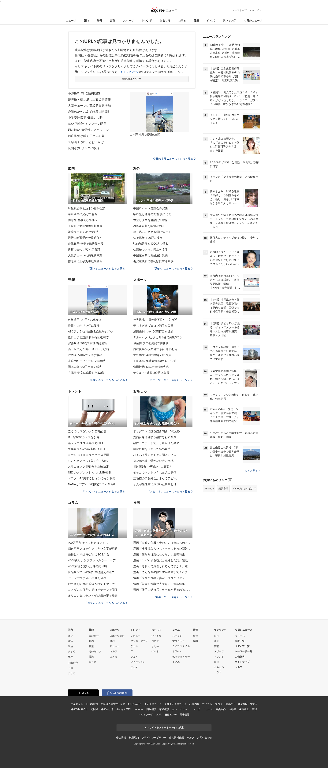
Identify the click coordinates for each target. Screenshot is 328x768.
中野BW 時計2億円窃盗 (84, 93)
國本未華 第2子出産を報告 (85, 367)
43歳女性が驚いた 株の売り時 (87, 566)
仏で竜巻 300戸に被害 (147, 237)
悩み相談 (151, 709)
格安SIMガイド (79, 709)
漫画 (196, 20)
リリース (240, 635)
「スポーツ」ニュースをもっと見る (168, 379)
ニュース (71, 20)
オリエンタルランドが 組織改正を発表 (92, 595)
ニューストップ (238, 10)
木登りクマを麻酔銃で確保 (150, 220)
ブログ (218, 704)
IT (132, 651)
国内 (86, 20)
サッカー (115, 646)
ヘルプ (238, 667)
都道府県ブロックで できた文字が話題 (92, 548)
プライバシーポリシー (154, 737)
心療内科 (194, 704)
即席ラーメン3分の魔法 (83, 232)
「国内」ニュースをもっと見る (106, 268)
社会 (70, 635)
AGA (159, 714)
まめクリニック (152, 704)
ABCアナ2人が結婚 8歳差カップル (90, 331)
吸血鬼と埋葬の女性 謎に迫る (152, 214)
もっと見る (251, 470)
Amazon (209, 488)
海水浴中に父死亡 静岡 (82, 214)
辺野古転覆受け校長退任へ (85, 237)
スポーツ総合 (117, 635)
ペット (155, 651)
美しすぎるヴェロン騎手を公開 (153, 325)
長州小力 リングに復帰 (83, 148)
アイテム (207, 704)
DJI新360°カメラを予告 (83, 437)
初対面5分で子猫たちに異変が (152, 466)
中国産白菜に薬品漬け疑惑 (150, 255)
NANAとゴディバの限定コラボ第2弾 (91, 484)
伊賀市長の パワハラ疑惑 (84, 249)
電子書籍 (184, 714)
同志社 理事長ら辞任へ (82, 220)
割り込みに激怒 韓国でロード (152, 232)
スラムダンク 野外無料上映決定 (88, 466)
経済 (70, 640)
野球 (112, 640)
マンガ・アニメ (139, 640)
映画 (91, 640)
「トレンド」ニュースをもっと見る (103, 491)
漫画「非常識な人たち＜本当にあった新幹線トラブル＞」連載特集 (162, 548)
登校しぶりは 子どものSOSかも (88, 554)
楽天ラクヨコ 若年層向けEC (86, 443)
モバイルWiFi (123, 709)
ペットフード (146, 714)
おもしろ (165, 20)
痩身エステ (171, 714)
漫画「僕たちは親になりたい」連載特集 (159, 554)
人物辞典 (240, 656)
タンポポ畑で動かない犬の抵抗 (153, 460)
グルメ (134, 656)
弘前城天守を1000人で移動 (151, 243)
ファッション (138, 661)
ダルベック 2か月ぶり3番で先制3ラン (158, 337)
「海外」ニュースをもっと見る (171, 268)
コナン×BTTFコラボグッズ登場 (88, 455)
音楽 (91, 646)
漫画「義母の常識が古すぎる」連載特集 (159, 584)
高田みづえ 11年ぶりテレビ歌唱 (88, 349)
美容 (254, 709)
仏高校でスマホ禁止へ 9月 (150, 249)
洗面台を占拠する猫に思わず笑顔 (154, 437)
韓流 (91, 656)
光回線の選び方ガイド (113, 704)
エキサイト (255, 10)
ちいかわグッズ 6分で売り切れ (88, 460)
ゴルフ (113, 651)
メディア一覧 (242, 646)
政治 (70, 646)
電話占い (230, 704)
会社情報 (121, 737)
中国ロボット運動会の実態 (150, 208)
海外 (99, 20)
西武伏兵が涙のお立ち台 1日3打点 (155, 349)
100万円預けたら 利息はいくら (88, 542)
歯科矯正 (244, 709)
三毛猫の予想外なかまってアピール (156, 478)
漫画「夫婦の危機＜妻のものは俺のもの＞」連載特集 (162, 542)
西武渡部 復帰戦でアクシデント (90, 130)
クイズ (211, 20)
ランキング (229, 20)
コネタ (155, 640)
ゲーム (134, 646)
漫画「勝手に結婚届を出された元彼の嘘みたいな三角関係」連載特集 (162, 590)
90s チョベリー (181, 656)
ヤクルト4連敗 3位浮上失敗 (151, 372)
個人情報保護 (176, 737)
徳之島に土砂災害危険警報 (85, 261)
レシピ (196, 709)
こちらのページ (128, 72)
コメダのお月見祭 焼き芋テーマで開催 (92, 590)
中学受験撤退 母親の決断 (85, 118)
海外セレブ (95, 651)
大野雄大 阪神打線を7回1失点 (152, 355)
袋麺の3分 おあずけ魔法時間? (88, 111)
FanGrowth (134, 704)
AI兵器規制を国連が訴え (149, 226)
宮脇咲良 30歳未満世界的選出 (87, 343)
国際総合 (73, 662)
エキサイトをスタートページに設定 (164, 727)
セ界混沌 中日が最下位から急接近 (155, 319)
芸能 (112, 20)
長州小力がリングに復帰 (83, 325)
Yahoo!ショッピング (244, 488)
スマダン (177, 635)
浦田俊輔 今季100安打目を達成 (153, 331)
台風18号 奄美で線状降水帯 (85, 243)
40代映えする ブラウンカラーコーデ (91, 560)
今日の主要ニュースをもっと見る (173, 158)
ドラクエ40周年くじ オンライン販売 (91, 478)
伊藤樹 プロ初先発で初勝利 (151, 343)
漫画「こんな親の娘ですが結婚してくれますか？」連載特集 (162, 572)
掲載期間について (132, 78)
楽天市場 (223, 488)
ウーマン (185, 709)
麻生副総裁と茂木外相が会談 (86, 208)
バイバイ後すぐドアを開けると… (154, 455)
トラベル (177, 651)
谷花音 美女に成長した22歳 (86, 372)
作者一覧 (240, 640)
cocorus (138, 709)
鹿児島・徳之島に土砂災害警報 (89, 99)
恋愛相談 (164, 709)
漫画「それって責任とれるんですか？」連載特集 (162, 566)
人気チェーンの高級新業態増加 (89, 105)
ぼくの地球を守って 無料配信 (87, 431)
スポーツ (128, 20)
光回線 (94, 709)
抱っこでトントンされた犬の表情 (154, 472)
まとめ (71, 651)
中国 (70, 667)
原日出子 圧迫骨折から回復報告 (88, 337)
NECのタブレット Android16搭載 (90, 472)
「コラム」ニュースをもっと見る (105, 602)
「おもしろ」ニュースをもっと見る (168, 491)
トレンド (147, 20)
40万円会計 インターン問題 (87, 124)
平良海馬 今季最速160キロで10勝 (154, 361)
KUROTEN (92, 704)
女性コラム (178, 640)
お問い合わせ (204, 737)
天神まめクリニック (175, 704)
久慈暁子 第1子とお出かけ (86, 142)
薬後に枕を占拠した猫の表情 (152, 449)
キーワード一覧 (243, 651)
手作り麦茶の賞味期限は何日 (86, 449)
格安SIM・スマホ (247, 704)
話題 (195, 640)
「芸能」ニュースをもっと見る (106, 379)
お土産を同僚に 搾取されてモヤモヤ (91, 584)
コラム (182, 20)
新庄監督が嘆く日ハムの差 (86, 136)
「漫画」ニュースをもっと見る (171, 597)
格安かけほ (107, 709)
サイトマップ (242, 661)
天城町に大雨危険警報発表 (85, 226)
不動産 (232, 709)
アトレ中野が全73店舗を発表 (87, 578)
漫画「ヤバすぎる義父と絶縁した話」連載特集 (162, 560)
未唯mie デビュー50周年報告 (87, 361)
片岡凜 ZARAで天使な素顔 (85, 355)
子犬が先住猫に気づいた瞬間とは (154, 484)
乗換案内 (221, 709)
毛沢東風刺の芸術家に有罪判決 (153, 261)
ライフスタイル (181, 646)
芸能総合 (94, 635)
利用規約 (134, 737)
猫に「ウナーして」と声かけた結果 (156, 443)
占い (174, 709)
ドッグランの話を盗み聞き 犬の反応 (156, 431)
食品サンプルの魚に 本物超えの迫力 (91, 572)
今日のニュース (253, 20)
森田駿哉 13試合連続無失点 (151, 367)
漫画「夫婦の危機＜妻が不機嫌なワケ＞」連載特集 (162, 578)
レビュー (135, 635)
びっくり (156, 635)
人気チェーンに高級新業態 (85, 255)
